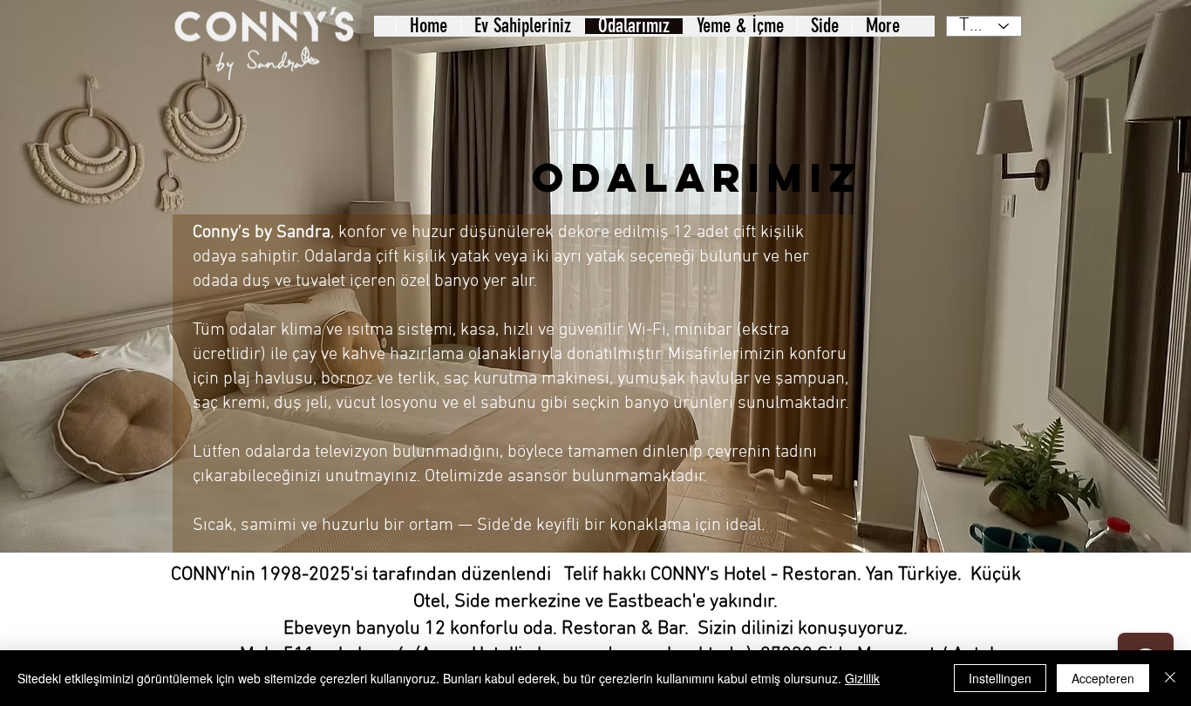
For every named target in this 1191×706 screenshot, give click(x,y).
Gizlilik (862, 678)
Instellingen (1000, 678)
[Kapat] (1170, 678)
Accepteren (1103, 678)
